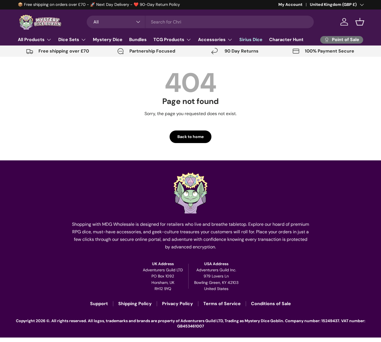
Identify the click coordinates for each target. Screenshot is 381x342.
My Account (290, 4)
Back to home (190, 136)
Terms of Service (222, 304)
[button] (360, 22)
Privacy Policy (177, 304)
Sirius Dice (250, 39)
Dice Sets (68, 39)
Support (99, 304)
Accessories (212, 39)
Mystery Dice (107, 39)
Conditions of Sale (271, 304)
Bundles (138, 39)
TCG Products (168, 39)
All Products (31, 39)
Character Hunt (286, 39)
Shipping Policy (135, 304)
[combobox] (200, 22)
